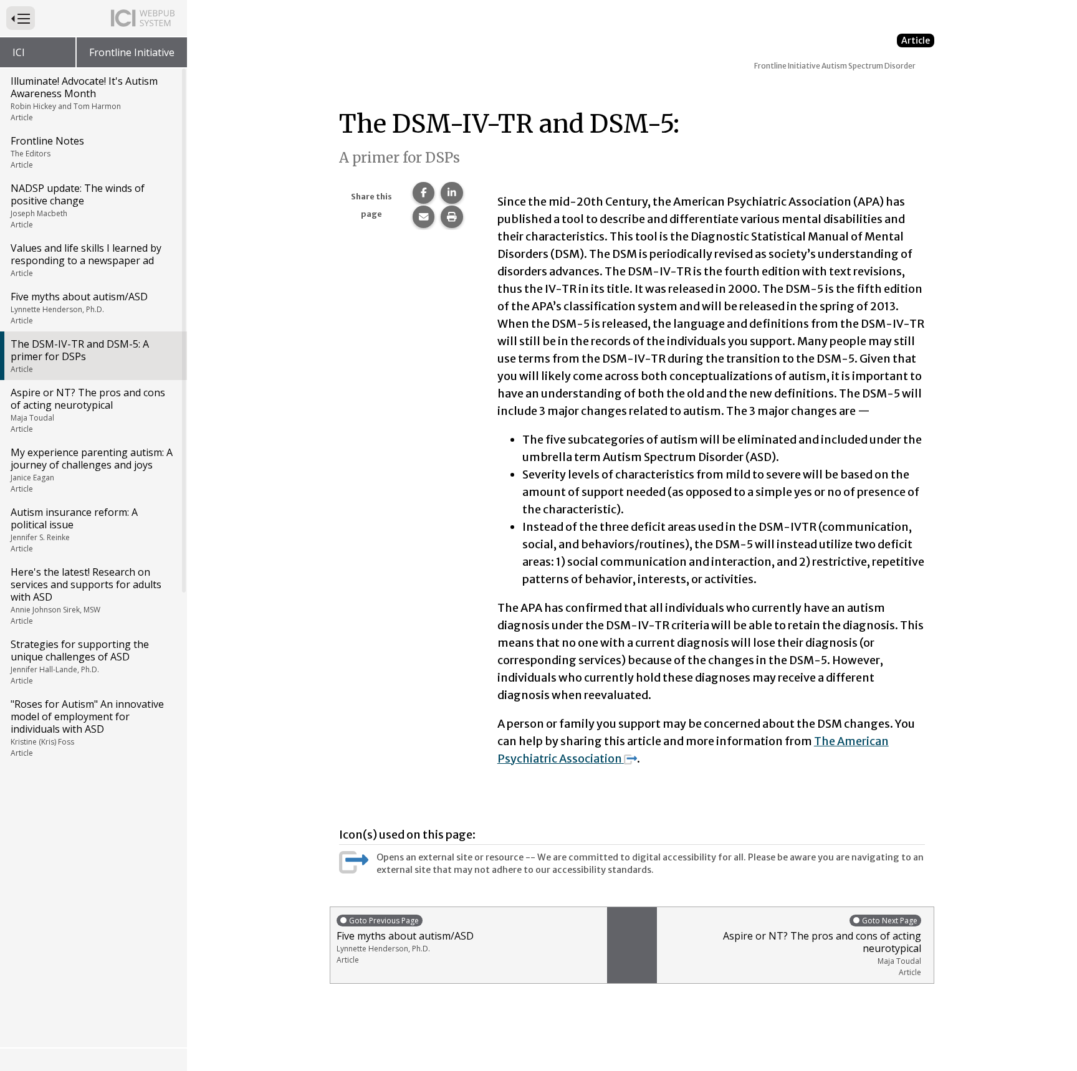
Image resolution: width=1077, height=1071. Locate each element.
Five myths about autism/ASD (79, 308)
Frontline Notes (47, 152)
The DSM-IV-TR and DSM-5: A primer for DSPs (80, 355)
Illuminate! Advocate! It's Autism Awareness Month (84, 98)
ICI (18, 52)
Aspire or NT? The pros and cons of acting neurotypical (88, 410)
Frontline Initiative (132, 52)
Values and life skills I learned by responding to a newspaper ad (86, 259)
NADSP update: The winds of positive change (78, 205)
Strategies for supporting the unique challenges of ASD (80, 661)
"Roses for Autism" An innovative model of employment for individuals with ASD (87, 727)
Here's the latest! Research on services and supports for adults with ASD (86, 595)
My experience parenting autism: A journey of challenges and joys (92, 469)
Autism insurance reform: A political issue (74, 529)
